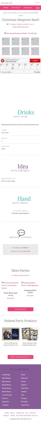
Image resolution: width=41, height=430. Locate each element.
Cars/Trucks (25, 405)
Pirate (23, 375)
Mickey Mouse (6, 388)
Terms (12, 415)
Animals (23, 391)
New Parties (16, 7)
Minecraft (24, 378)
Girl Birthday (6, 375)
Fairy (22, 395)
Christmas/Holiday (21, 27)
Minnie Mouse (6, 391)
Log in (38, 2)
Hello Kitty (24, 388)
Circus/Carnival (7, 395)
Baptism (23, 385)
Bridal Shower (6, 385)
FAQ (26, 413)
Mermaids (24, 401)
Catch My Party (20, 2)
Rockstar (24, 398)
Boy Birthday (6, 378)
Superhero (5, 401)
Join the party (24, 251)
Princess (5, 398)
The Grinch (5, 132)
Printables (28, 7)
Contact (32, 413)
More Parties (20, 309)
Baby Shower (6, 381)
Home (7, 413)
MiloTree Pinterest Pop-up (27, 415)
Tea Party (5, 405)
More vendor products (20, 357)
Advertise (20, 413)
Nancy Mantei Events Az (22, 24)
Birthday (10, 298)
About (12, 413)
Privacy (6, 415)
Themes (5, 7)
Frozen (23, 381)
